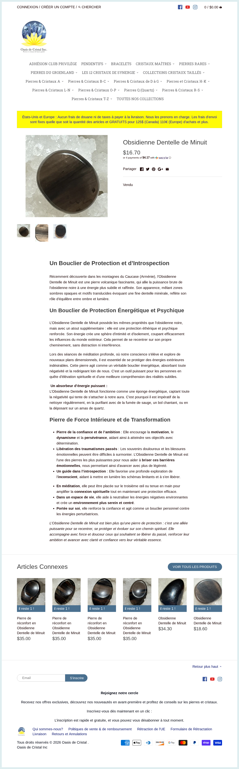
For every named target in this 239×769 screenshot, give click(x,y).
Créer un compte (58, 7)
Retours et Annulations (69, 734)
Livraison (40, 734)
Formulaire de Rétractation (191, 729)
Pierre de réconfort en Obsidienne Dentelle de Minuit (31, 625)
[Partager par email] (167, 168)
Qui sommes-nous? (48, 729)
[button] (172, 157)
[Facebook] (180, 7)
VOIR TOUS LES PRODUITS (195, 567)
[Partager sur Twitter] (147, 168)
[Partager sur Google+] (160, 168)
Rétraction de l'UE (151, 729)
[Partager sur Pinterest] (153, 168)
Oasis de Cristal (75, 742)
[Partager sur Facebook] (141, 168)
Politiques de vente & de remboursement (100, 729)
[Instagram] (195, 7)
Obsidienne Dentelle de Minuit (172, 620)
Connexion (27, 7)
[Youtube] (187, 7)
